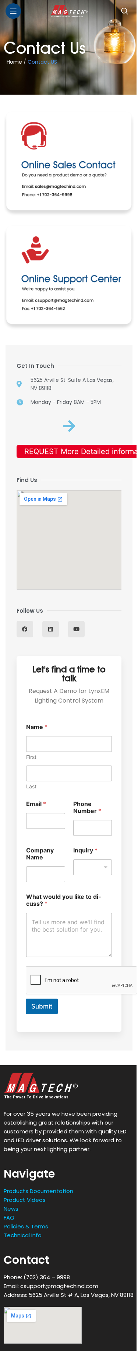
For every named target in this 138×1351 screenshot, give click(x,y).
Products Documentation (38, 1191)
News (11, 1209)
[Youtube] (76, 629)
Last (31, 786)
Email (36, 804)
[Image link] (41, 1085)
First (31, 757)
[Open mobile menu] (13, 11)
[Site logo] (69, 10)
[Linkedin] (50, 629)
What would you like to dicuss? (63, 900)
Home (13, 62)
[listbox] (92, 867)
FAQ (9, 1217)
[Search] (124, 11)
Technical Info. (23, 1235)
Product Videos (25, 1200)
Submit (41, 1006)
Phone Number (87, 808)
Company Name (40, 854)
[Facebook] (25, 629)
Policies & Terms (26, 1226)
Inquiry (85, 850)
